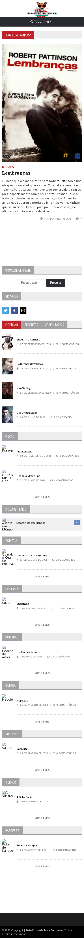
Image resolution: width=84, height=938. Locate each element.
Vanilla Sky (23, 388)
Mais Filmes (42, 497)
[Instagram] (23, 310)
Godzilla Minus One (28, 475)
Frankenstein (24, 451)
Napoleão (22, 700)
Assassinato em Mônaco (30, 522)
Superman (23, 603)
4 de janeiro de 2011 (58, 219)
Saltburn (22, 748)
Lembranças (16, 173)
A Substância (24, 797)
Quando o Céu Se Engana (32, 555)
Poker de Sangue (27, 845)
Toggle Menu (43, 22)
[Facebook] (14, 310)
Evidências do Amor (29, 652)
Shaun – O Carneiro (28, 339)
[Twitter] (5, 310)
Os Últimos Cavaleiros (29, 363)
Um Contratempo (27, 412)
